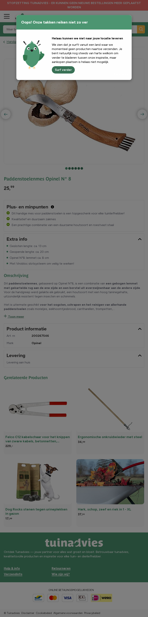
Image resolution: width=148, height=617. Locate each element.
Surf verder (63, 70)
